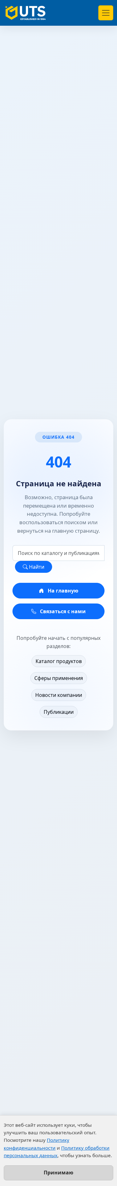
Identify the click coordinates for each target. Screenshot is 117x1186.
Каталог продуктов (59, 661)
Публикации (59, 711)
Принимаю (58, 1172)
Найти (36, 566)
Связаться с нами (62, 611)
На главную (62, 590)
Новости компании (58, 695)
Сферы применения (58, 678)
